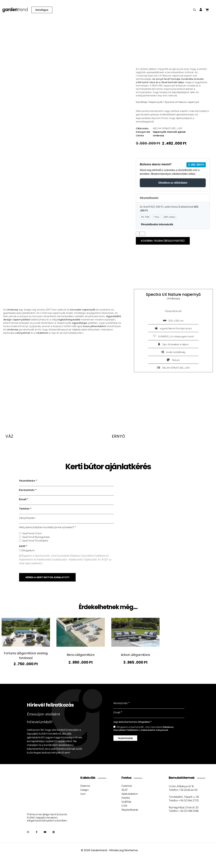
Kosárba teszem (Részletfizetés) (163, 241)
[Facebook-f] (36, 832)
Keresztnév (27, 490)
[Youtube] (45, 832)
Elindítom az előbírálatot (172, 182)
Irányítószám (27, 518)
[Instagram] (28, 832)
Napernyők (156, 102)
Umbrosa (158, 135)
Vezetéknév (27, 480)
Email (23, 499)
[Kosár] (207, 9)
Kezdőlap (141, 102)
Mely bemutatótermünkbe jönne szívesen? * (47, 527)
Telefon (24, 508)
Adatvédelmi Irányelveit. (154, 730)
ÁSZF (22, 546)
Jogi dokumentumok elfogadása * (132, 721)
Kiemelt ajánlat (176, 131)
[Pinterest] (53, 832)
